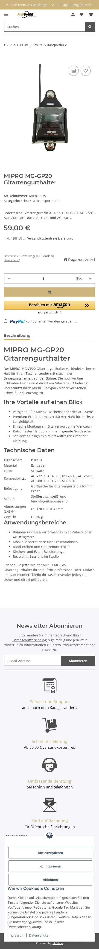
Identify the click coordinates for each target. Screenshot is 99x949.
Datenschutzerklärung (29, 640)
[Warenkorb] (90, 14)
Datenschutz (38, 935)
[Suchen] (90, 27)
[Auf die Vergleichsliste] (74, 71)
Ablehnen (50, 880)
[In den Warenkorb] (7, 59)
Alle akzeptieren (50, 853)
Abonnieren (78, 661)
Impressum (16, 935)
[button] (73, 14)
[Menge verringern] (9, 278)
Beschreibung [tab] (17, 335)
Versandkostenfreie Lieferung (50, 238)
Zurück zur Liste (18, 45)
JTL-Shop (57, 943)
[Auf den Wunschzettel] (86, 71)
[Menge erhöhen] (90, 278)
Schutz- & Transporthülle (40, 200)
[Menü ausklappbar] (6, 12)
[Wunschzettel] (81, 14)
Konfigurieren (50, 866)
